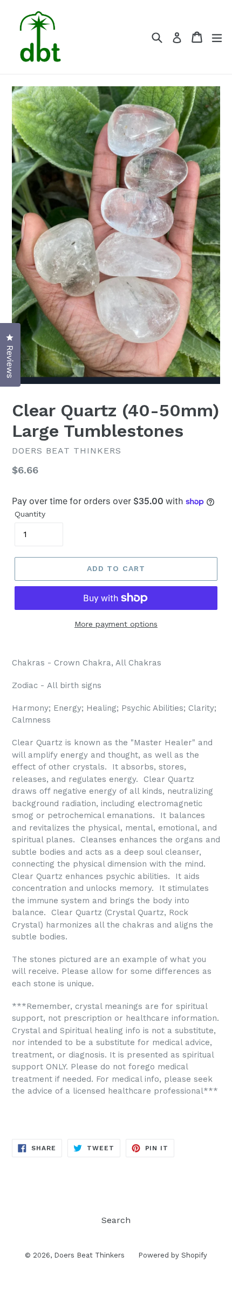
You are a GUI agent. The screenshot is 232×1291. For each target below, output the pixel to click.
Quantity (30, 514)
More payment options (116, 624)
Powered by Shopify (172, 1255)
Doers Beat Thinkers (89, 1255)
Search (116, 1220)
